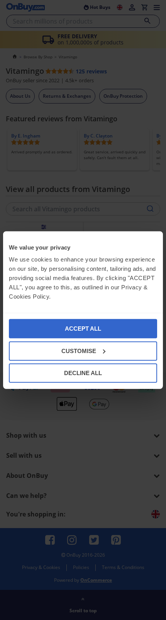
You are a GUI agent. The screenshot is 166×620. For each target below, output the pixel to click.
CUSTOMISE (78, 350)
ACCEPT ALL (83, 328)
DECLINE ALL (83, 373)
